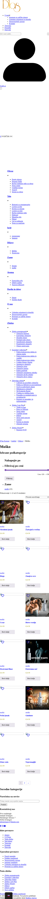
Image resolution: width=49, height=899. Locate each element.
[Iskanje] (48, 34)
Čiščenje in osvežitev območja (27, 383)
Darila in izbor (14, 289)
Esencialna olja (17, 281)
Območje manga (22, 368)
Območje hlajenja (22, 334)
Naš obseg (8, 841)
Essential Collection (19, 350)
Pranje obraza (17, 179)
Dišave (10, 242)
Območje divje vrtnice (24, 377)
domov (7, 835)
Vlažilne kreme (17, 188)
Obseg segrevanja (22, 346)
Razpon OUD (21, 430)
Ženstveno (15, 253)
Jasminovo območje (23, 364)
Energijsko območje (23, 336)
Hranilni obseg (21, 338)
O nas (10, 304)
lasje (9, 227)
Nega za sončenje (18, 223)
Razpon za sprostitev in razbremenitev (24, 400)
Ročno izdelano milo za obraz (22, 184)
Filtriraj (9, 478)
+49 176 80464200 (7, 824)
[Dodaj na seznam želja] (2, 502)
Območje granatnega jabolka (26, 373)
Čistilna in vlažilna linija (25, 393)
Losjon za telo (17, 207)
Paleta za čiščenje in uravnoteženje (28, 385)
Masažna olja (16, 217)
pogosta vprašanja (11, 862)
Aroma (10, 272)
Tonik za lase (21, 407)
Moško (14, 251)
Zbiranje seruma (22, 424)
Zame (10, 257)
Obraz (10, 171)
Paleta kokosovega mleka (25, 360)
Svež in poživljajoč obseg (25, 387)
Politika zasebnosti (11, 858)
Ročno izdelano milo (19, 213)
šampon (14, 238)
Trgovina (8, 26)
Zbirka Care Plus (18, 405)
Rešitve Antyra (31, 898)
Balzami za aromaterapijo (21, 205)
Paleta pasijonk (21, 371)
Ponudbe (8, 28)
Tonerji (14, 190)
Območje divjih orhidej (24, 375)
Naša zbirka (9, 839)
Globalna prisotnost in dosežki (20, 19)
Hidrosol (15, 215)
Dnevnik (8, 30)
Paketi (14, 298)
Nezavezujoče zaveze (17, 22)
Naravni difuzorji (18, 285)
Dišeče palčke (17, 283)
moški (14, 268)
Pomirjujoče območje (24, 344)
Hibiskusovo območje (24, 389)
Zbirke (10, 323)
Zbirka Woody (17, 428)
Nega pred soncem (23, 418)
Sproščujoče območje (24, 342)
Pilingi (14, 219)
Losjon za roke (17, 211)
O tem (7, 15)
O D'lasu (8, 837)
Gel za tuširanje (17, 221)
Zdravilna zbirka (18, 381)
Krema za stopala (18, 209)
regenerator (16, 236)
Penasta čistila (17, 181)
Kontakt (12, 24)
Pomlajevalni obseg (23, 340)
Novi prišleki (9, 890)
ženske (14, 266)
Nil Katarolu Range (23, 391)
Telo (9, 196)
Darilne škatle (17, 300)
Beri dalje (5, 539)
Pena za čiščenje (22, 409)
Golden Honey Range (24, 362)
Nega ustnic (16, 186)
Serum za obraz (17, 192)
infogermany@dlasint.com (9, 822)
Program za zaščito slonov (18, 17)
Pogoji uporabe (10, 856)
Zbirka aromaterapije (19, 331)
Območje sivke (21, 366)
